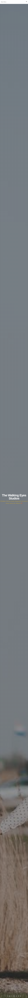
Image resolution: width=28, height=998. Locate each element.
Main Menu (3, 2)
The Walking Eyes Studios (14, 497)
